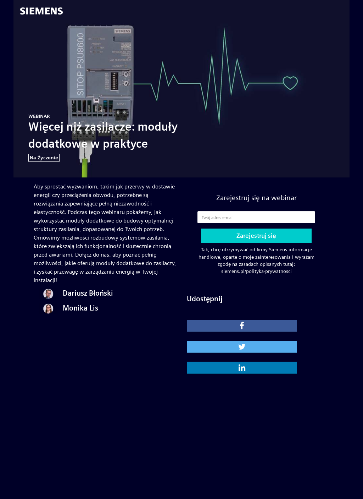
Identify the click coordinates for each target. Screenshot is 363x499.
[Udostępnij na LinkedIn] (242, 368)
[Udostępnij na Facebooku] (242, 326)
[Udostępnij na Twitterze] (242, 347)
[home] (45, 11)
